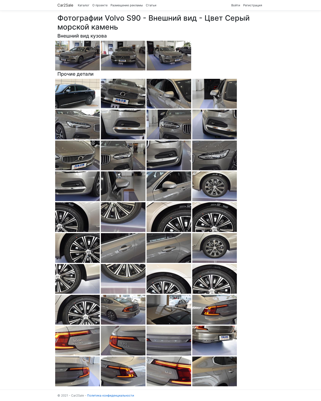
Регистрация (252, 5)
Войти (235, 5)
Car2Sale (65, 5)
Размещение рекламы (127, 5)
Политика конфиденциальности (110, 395)
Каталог (83, 5)
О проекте (100, 5)
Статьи (151, 5)
